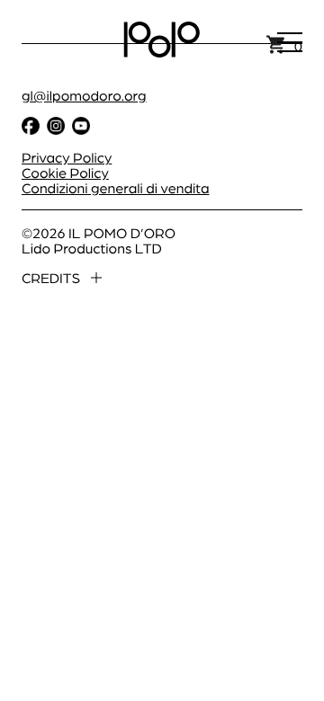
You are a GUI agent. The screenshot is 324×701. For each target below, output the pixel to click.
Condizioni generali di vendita (116, 187)
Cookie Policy (65, 172)
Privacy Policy (67, 156)
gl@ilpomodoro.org (84, 94)
